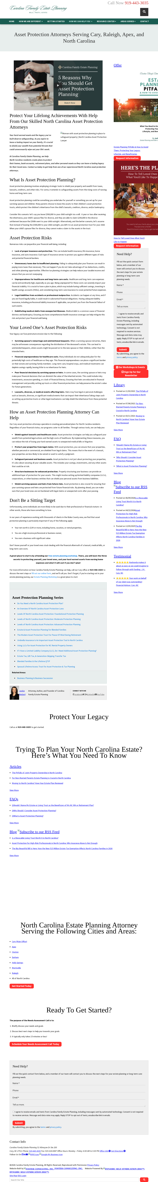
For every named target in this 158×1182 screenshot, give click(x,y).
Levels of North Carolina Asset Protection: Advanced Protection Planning (49, 624)
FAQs (14, 799)
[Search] (144, 12)
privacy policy (131, 357)
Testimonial (122, 556)
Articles (15, 766)
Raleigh (15, 973)
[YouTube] (27, 1154)
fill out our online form (41, 573)
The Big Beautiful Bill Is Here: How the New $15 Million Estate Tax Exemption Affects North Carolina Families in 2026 (131, 533)
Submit (123, 349)
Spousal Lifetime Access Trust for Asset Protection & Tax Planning (46, 666)
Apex (14, 946)
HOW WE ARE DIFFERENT (30, 21)
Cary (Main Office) (19, 941)
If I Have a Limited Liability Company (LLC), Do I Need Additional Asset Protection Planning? (57, 650)
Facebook (78, 694)
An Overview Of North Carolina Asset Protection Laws (40, 608)
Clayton (15, 952)
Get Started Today (21, 986)
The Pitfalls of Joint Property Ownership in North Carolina (132, 394)
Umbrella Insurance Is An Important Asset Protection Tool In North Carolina (50, 640)
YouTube (100, 694)
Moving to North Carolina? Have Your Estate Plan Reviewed (130, 419)
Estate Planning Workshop (45, 577)
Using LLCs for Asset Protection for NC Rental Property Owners (45, 645)
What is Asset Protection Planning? (131, 466)
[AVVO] (33, 1154)
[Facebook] (22, 1154)
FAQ (117, 439)
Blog (117, 482)
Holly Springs (17, 962)
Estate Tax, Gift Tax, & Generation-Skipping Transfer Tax (41, 656)
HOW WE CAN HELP (80, 21)
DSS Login (22, 1175)
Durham (15, 957)
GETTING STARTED (56, 21)
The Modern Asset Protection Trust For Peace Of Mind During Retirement (49, 635)
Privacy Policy (93, 1165)
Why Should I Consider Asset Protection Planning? (34, 810)
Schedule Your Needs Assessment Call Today (35, 1044)
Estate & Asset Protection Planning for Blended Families (41, 629)
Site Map (13, 1175)
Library (119, 385)
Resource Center (106, 21)
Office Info (104, 1151)
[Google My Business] (51, 1154)
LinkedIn (91, 694)
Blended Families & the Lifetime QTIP (33, 661)
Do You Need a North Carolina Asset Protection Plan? (40, 603)
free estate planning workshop (62, 555)
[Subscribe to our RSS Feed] (131, 492)
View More (118, 429)
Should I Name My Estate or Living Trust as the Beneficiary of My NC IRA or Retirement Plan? (131, 448)
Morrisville (16, 967)
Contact (144, 21)
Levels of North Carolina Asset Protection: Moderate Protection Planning (49, 619)
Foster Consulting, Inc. (68, 1168)
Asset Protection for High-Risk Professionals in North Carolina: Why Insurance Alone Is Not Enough (55, 843)
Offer (118, 65)
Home (11, 21)
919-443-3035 (136, 3)
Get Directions (117, 1151)
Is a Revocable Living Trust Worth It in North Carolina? (132, 501)
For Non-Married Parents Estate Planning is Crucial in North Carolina (131, 407)
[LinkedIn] (24, 1154)
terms (119, 357)
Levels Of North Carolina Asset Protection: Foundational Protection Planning (50, 614)
